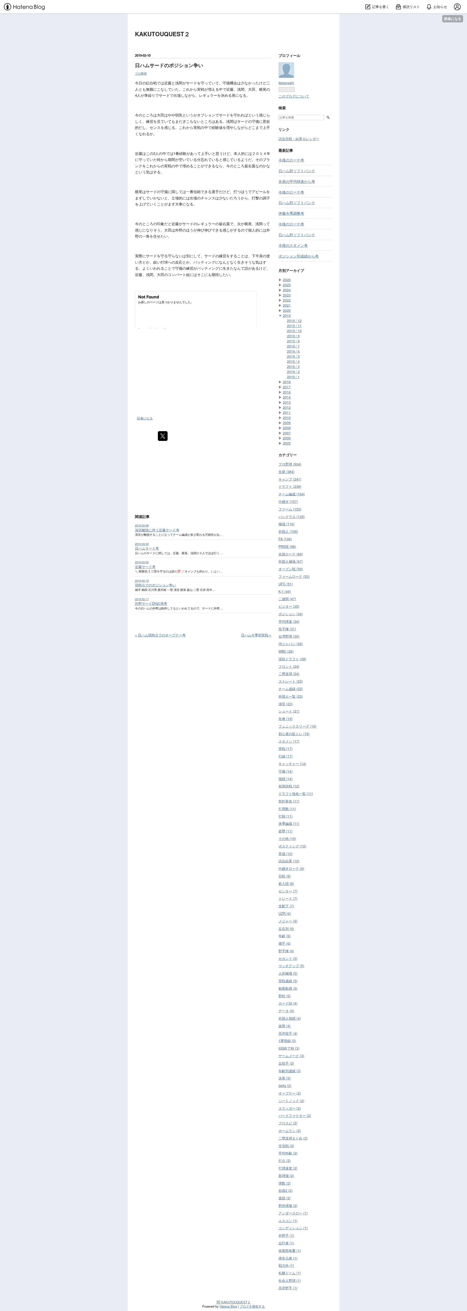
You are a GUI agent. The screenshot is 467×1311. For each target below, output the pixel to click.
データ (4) (286, 1010)
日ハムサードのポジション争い (169, 65)
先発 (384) (286, 471)
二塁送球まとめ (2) (293, 1138)
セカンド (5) (287, 958)
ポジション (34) (290, 613)
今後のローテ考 (291, 159)
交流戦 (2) (286, 1145)
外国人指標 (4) (289, 1018)
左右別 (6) (286, 928)
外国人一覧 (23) (290, 696)
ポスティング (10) (292, 846)
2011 (287, 412)
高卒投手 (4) (287, 1033)
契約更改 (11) (288, 801)
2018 (287, 381)
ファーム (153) (289, 509)
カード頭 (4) (287, 1003)
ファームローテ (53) (294, 576)
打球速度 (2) (287, 1168)
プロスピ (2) (287, 1123)
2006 (287, 438)
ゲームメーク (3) (291, 1055)
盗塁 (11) (285, 831)
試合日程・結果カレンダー (298, 138)
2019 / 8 (293, 341)
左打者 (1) (286, 1242)
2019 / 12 (294, 320)
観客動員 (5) (287, 988)
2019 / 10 (294, 330)
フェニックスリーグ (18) (297, 726)
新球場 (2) (286, 1175)
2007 (287, 432)
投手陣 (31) (287, 628)
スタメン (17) (288, 741)
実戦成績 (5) (287, 980)
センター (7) (287, 891)
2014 (287, 397)
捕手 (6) (284, 943)
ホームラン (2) (289, 1130)
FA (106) (285, 538)
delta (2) (284, 1085)
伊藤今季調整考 (291, 213)
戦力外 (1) (286, 1265)
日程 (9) (284, 876)
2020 (287, 310)
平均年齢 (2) (287, 1152)
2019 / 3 (293, 366)
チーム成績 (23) (290, 688)
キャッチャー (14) (292, 763)
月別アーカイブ (291, 270)
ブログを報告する (252, 1306)
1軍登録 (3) (287, 1040)
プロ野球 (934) (289, 464)
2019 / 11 (294, 325)
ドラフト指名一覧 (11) (295, 793)
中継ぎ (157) (288, 501)
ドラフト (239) (289, 486)
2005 (287, 443)
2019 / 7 (293, 346)
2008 (287, 427)
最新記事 (285, 150)
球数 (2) (284, 1183)
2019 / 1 (293, 376)
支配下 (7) (286, 905)
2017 (287, 386)
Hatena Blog (228, 1306)
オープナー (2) (289, 1093)
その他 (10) (287, 838)
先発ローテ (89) (290, 554)
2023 (287, 295)
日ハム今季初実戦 (256, 635)
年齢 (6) (284, 935)
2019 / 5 (293, 356)
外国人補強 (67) (290, 561)
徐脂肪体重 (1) (289, 1250)
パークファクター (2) (294, 1115)
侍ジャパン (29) (290, 643)
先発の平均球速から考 (296, 181)
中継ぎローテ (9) (291, 868)
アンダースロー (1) (293, 1213)
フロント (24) (288, 666)
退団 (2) (284, 1197)
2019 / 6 (293, 351)
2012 (287, 407)
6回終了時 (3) (288, 1048)
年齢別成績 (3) (289, 1070)
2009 (287, 422)
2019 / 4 (293, 361)
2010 (287, 417)
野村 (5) (284, 995)
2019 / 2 (293, 371)
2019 (287, 315)
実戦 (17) (285, 748)
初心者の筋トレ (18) (294, 733)
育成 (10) (285, 853)
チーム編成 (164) (291, 493)
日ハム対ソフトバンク (296, 170)
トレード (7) (287, 898)
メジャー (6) (287, 921)
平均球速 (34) (288, 621)
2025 (287, 284)
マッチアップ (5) (291, 965)
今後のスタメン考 (293, 245)
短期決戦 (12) (288, 786)
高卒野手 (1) (287, 1287)
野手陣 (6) (286, 950)
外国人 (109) (288, 531)
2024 (287, 289)
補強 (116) (286, 523)
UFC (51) (285, 583)
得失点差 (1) (287, 1258)
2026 (287, 279)
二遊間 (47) (287, 598)
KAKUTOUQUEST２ (162, 34)
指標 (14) (285, 778)
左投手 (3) (286, 1063)
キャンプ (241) (289, 479)
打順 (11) (285, 816)
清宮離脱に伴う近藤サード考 (157, 529)
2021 (287, 305)
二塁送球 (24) (288, 673)
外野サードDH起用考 (151, 603)
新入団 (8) (286, 883)
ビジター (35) (288, 606)
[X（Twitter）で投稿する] (163, 436)
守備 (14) (285, 771)
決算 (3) (284, 1078)
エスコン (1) (287, 1220)
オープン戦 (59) (290, 568)
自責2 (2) (285, 1190)
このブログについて (293, 96)
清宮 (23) (285, 703)
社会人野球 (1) (289, 1280)
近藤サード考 (145, 566)
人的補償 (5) (287, 973)
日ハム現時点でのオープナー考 (160, 635)
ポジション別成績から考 (298, 256)
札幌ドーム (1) (289, 1272)
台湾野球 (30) (288, 636)
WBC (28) (286, 651)
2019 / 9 (293, 335)
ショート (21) (288, 711)
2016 (287, 392)
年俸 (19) (285, 718)
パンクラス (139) (291, 516)
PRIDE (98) (287, 546)
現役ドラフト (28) (292, 658)
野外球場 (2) (287, 1205)
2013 (287, 402)
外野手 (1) (286, 1235)
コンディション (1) (293, 1227)
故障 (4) (284, 1025)
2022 (287, 300)
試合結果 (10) (288, 860)
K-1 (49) (284, 591)
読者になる (452, 19)
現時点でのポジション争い (155, 584)
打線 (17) (285, 756)
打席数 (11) (287, 808)
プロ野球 (141, 73)
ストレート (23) (290, 681)
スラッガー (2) (289, 1108)
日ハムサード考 (147, 548)
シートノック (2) (291, 1100)
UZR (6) (284, 913)
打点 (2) (284, 1160)
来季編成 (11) (288, 823)
